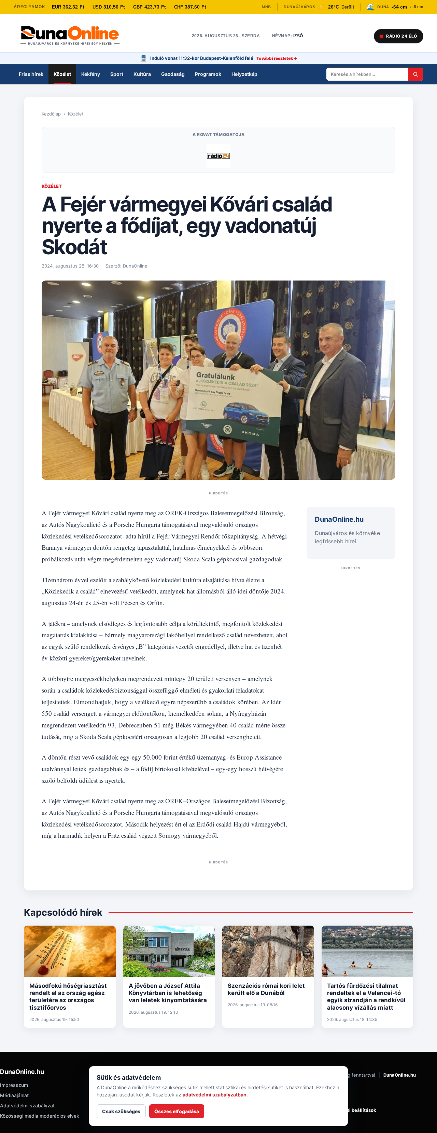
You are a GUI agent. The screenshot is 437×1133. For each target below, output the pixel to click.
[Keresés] (415, 74)
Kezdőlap (51, 114)
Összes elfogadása (176, 1111)
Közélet (62, 74)
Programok (208, 74)
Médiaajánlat (14, 1095)
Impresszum (14, 1085)
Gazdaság (173, 74)
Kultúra (142, 74)
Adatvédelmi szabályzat (27, 1105)
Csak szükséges (121, 1111)
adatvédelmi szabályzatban (214, 1094)
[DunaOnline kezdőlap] (73, 36)
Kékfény (90, 74)
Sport (116, 74)
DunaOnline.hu (399, 1075)
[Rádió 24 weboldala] (218, 156)
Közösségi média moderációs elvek (39, 1116)
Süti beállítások (359, 1110)
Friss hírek (31, 74)
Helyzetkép (244, 74)
